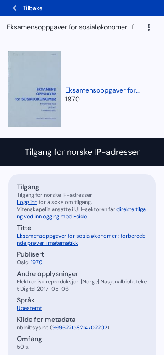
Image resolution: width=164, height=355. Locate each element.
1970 (72, 99)
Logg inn (27, 202)
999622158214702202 (79, 327)
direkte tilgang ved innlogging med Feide (81, 213)
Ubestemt (29, 308)
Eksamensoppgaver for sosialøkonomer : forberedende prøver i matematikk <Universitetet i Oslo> (103, 90)
